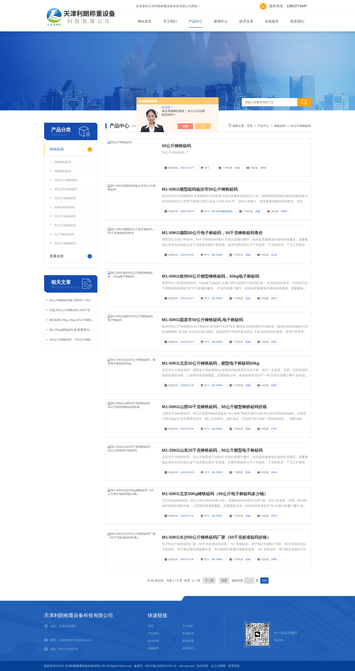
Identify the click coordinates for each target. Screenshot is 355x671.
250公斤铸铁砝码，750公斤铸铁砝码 (72, 339)
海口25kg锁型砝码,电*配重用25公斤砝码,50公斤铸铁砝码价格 (72, 329)
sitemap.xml (186, 666)
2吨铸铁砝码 (62, 162)
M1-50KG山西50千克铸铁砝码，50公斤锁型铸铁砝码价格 (214, 406)
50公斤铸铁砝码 (65, 225)
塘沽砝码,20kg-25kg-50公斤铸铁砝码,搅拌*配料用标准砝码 (72, 320)
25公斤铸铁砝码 (65, 198)
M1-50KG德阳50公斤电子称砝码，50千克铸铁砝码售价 (212, 232)
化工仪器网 (218, 666)
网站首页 (145, 21)
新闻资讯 (188, 633)
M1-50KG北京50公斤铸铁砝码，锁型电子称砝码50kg (210, 363)
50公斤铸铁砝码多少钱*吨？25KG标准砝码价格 (72, 300)
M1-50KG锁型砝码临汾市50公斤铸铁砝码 (200, 189)
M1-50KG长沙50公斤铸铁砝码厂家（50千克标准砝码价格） (216, 537)
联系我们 (297, 21)
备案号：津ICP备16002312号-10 (155, 666)
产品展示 (153, 633)
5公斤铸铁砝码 (64, 234)
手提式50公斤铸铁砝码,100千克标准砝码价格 (72, 310)
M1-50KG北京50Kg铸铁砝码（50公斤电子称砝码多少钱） (215, 493)
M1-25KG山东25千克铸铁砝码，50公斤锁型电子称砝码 (212, 450)
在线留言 (272, 21)
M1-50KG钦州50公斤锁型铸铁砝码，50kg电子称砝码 (210, 276)
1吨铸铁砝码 (62, 171)
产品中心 (196, 21)
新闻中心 (221, 21)
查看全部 (57, 256)
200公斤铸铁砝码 (65, 189)
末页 (224, 580)
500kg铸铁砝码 (64, 207)
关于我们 (170, 21)
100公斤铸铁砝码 (65, 180)
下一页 (209, 580)
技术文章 (246, 21)
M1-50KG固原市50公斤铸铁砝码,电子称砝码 (202, 319)
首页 (250, 125)
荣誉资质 (188, 640)
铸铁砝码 (57, 149)
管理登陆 (234, 666)
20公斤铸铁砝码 (65, 243)
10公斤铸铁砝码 (65, 216)
